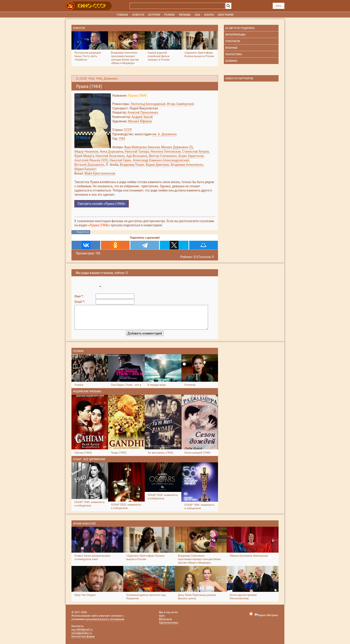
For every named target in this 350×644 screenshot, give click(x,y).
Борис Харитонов (191, 156)
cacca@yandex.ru (81, 633)
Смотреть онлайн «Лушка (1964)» (101, 204)
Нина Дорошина (111, 151)
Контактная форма (83, 636)
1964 (91, 78)
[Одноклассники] (115, 245)
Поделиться (82, 232)
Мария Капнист (85, 169)
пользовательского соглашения (104, 619)
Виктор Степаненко (163, 156)
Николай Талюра (137, 151)
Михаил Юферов (140, 121)
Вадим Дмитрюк (157, 165)
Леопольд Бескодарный (148, 104)
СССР (82, 78)
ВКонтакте (165, 619)
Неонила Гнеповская (165, 151)
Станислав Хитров (195, 151)
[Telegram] (144, 245)
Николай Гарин (120, 160)
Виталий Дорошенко (89, 165)
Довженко (111, 78)
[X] (174, 245)
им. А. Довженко (164, 134)
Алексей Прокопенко (142, 112)
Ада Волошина (136, 156)
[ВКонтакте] (86, 245)
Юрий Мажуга (84, 156)
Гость (278, 5)
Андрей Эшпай (142, 117)
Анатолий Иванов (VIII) (91, 160)
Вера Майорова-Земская (142, 147)
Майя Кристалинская (100, 173)
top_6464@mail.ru (82, 629)
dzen (162, 615)
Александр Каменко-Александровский (161, 160)
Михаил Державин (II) (177, 147)
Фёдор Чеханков (86, 151)
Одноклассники (168, 622)
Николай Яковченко (110, 156)
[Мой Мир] (203, 245)
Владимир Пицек (132, 165)
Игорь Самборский (180, 104)
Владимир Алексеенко (187, 165)
